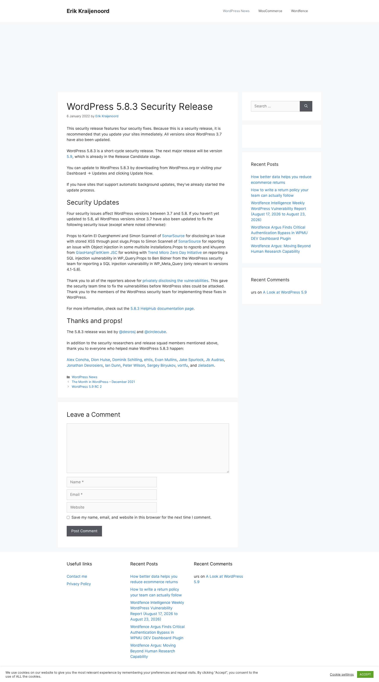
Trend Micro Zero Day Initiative (175, 252)
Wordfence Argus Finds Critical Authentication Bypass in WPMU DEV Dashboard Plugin (279, 233)
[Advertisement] (189, 55)
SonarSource (173, 236)
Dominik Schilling (127, 359)
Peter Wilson (134, 365)
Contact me (77, 576)
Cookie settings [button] (342, 675)
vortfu (182, 365)
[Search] (306, 106)
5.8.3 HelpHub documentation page (162, 308)
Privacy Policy (79, 584)
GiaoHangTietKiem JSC (96, 252)
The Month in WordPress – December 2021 (103, 382)
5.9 (69, 156)
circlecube (155, 332)
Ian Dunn (113, 365)
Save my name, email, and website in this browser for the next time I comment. (141, 517)
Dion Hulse (100, 359)
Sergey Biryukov (161, 365)
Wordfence (299, 11)
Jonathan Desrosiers (85, 365)
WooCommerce (270, 11)
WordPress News (236, 11)
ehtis (148, 359)
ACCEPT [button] (365, 674)
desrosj (127, 332)
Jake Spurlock (191, 359)
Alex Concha (78, 359)
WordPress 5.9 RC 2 (87, 386)
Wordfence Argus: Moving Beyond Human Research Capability (153, 651)
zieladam (206, 365)
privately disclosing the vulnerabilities (175, 280)
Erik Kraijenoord (88, 11)
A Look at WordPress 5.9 (285, 292)
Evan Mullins (166, 359)
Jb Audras (215, 359)
